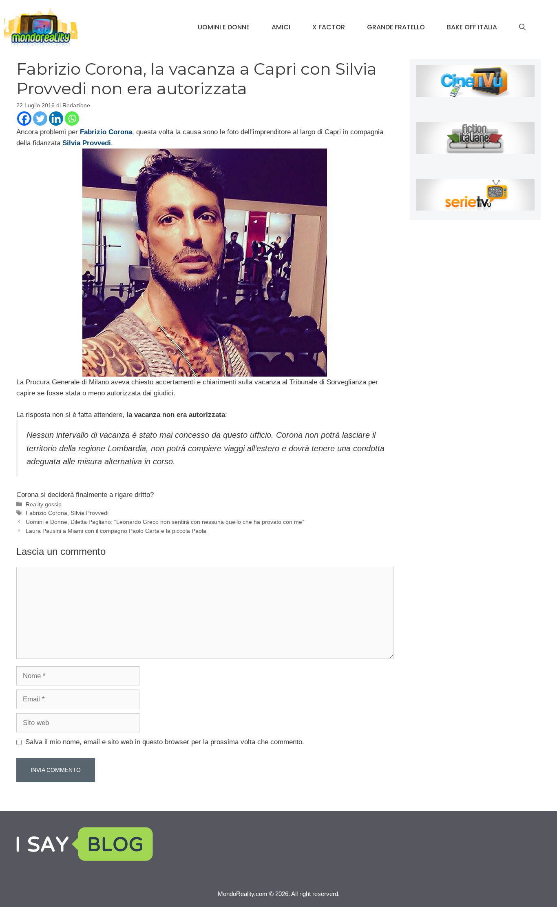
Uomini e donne (224, 27)
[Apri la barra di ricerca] (522, 27)
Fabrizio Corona (46, 513)
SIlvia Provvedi (89, 513)
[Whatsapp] (72, 118)
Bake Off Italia (472, 27)
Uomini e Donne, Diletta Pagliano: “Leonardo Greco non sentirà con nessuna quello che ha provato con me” (165, 522)
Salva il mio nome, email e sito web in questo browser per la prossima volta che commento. (164, 742)
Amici (281, 27)
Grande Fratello (396, 27)
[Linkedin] (56, 118)
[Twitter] (40, 118)
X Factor (328, 27)
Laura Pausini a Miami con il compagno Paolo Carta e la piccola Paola (116, 531)
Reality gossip (44, 504)
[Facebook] (24, 118)
